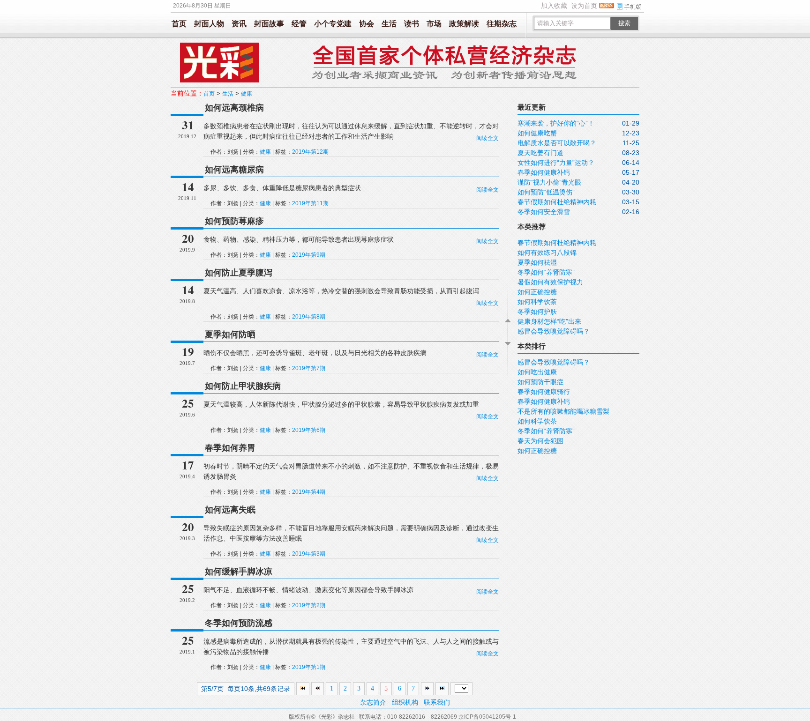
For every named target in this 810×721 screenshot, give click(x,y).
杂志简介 (373, 702)
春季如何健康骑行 (544, 391)
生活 (389, 24)
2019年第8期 (308, 316)
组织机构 (405, 702)
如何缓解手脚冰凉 (238, 571)
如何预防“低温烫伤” (546, 192)
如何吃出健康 (537, 372)
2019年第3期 (308, 553)
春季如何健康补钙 (544, 172)
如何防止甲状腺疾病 (243, 386)
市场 (434, 24)
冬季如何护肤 (537, 311)
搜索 (624, 23)
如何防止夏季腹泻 (238, 272)
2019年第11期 (310, 203)
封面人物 (209, 24)
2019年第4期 (308, 492)
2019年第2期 (308, 605)
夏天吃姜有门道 (540, 152)
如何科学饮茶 (537, 301)
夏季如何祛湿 (537, 262)
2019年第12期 (310, 152)
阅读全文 (487, 138)
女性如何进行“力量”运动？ (556, 162)
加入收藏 (554, 5)
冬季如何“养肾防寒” (546, 272)
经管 (299, 24)
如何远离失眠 (230, 509)
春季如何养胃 (230, 448)
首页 (179, 24)
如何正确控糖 (537, 292)
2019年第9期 (308, 255)
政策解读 (464, 24)
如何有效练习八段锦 (547, 252)
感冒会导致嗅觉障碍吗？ (554, 331)
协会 (366, 24)
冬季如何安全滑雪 (544, 212)
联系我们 (437, 702)
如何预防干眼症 (540, 382)
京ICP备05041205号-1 (487, 717)
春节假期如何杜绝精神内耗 (557, 202)
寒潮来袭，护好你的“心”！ (556, 123)
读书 (411, 24)
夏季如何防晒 (230, 334)
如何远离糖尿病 (234, 169)
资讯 (239, 24)
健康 (246, 93)
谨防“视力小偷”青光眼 (549, 182)
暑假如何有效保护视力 (550, 282)
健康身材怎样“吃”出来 (549, 321)
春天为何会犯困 (540, 441)
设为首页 (584, 5)
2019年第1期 (308, 667)
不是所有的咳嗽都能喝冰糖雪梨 (563, 411)
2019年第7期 (308, 368)
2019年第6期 (308, 430)
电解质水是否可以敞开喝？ (557, 143)
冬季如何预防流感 (238, 623)
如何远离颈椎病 (234, 107)
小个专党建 (333, 24)
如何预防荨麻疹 (234, 221)
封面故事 (269, 24)
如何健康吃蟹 (537, 133)
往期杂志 (502, 24)
